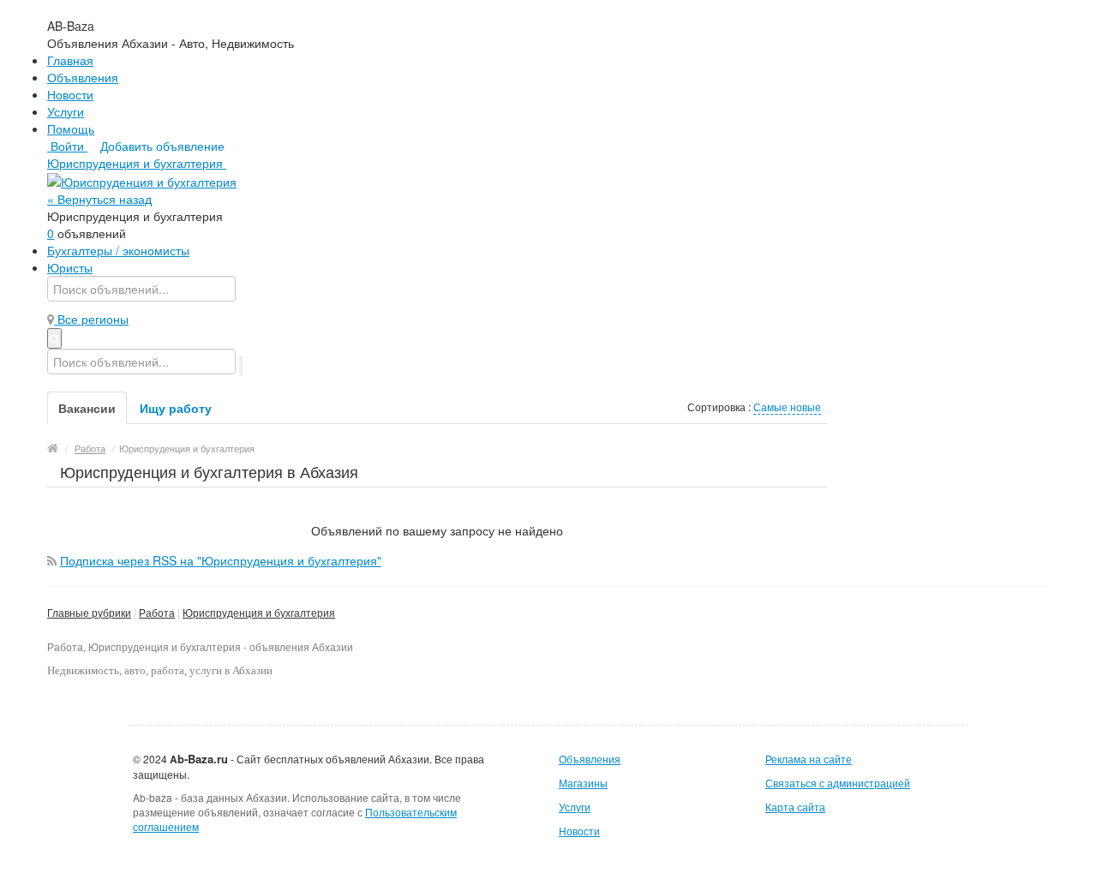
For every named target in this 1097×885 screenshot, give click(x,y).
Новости (70, 94)
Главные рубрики (89, 612)
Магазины (583, 782)
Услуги (65, 111)
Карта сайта (795, 806)
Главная (70, 60)
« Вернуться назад (99, 198)
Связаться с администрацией (837, 782)
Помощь (70, 128)
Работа (157, 612)
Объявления (82, 77)
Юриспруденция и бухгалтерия (259, 612)
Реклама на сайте (808, 758)
